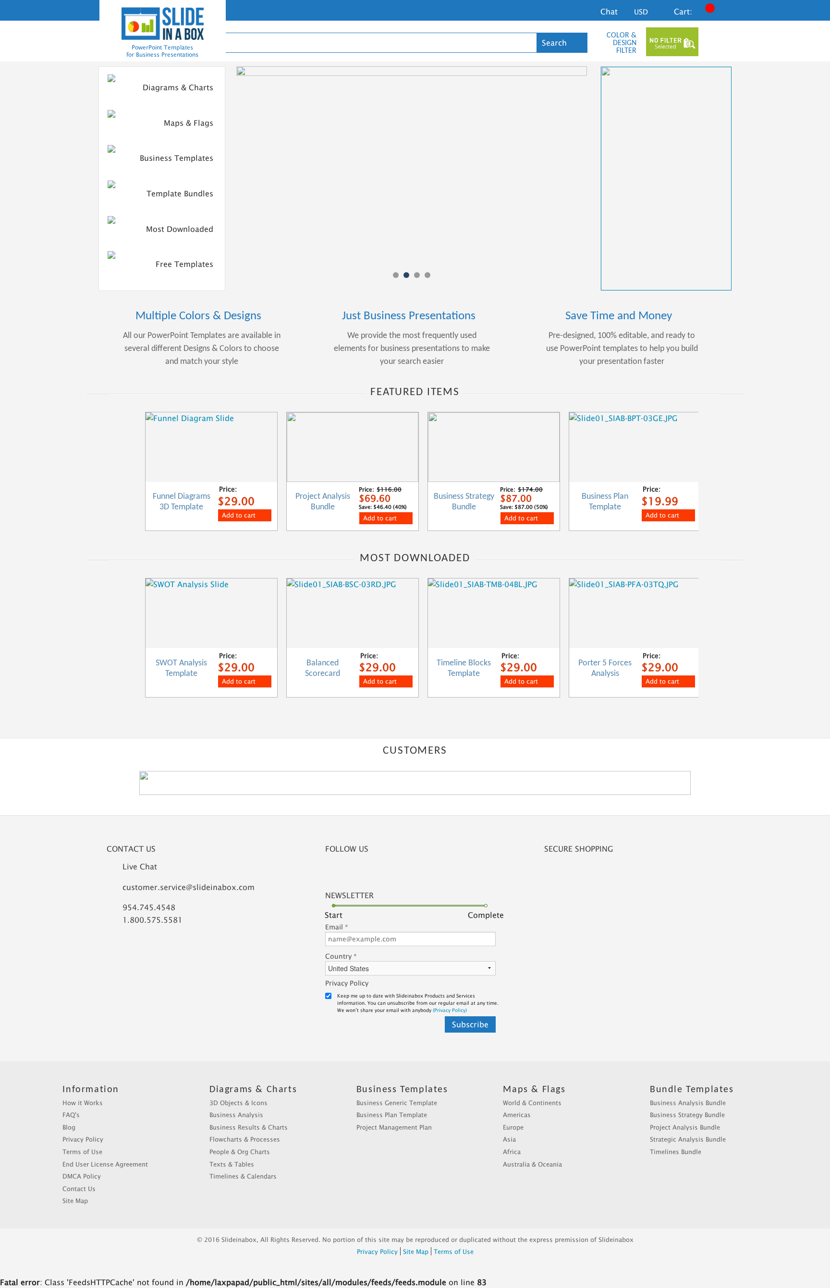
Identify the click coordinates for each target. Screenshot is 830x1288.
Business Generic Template (396, 1103)
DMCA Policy (81, 1176)
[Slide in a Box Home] (162, 23)
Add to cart (239, 515)
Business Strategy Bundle (687, 1115)
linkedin (367, 872)
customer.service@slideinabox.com (188, 887)
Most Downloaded (179, 229)
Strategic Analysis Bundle (688, 1139)
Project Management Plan (394, 1127)
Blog (68, 1127)
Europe (513, 1127)
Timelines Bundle (675, 1152)
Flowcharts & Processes (244, 1139)
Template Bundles (179, 193)
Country (341, 956)
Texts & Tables (231, 1164)
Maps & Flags (188, 123)
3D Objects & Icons (238, 1103)
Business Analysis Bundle (688, 1103)
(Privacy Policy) (450, 1010)
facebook (341, 872)
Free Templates (184, 264)
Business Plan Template (391, 1115)
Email (336, 927)
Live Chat (139, 866)
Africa (512, 1152)
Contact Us (79, 1188)
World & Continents (532, 1103)
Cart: (683, 11)
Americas (517, 1115)
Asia (509, 1139)
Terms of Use (82, 1152)
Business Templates (176, 158)
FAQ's (71, 1115)
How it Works (82, 1103)
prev (104, 472)
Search (554, 42)
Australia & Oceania (532, 1164)
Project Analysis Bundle (685, 1127)
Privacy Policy (346, 983)
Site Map (75, 1200)
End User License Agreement (105, 1164)
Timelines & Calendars (243, 1176)
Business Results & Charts (248, 1127)
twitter (393, 872)
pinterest (420, 872)
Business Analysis (236, 1115)
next (724, 468)
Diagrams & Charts (178, 87)
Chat (609, 11)
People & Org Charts (239, 1152)
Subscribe (470, 1024)
